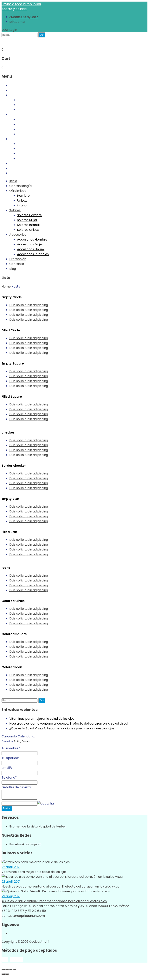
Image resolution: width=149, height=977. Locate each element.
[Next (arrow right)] (7, 974)
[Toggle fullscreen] (10, 969)
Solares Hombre (29, 119)
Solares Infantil (28, 129)
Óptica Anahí (39, 941)
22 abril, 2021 (11, 867)
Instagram (33, 844)
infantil (22, 109)
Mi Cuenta (17, 21)
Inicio (13, 85)
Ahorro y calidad (14, 9)
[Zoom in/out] (14, 969)
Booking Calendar (22, 741)
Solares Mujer (27, 124)
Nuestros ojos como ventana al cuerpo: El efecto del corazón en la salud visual (68, 723)
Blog (12, 173)
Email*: (7, 767)
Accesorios (17, 139)
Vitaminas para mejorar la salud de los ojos (41, 718)
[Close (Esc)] (3, 969)
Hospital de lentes (52, 826)
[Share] (7, 969)
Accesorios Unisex (30, 153)
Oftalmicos (17, 95)
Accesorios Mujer (30, 148)
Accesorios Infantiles (33, 158)
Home (6, 286)
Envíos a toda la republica (21, 4)
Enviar (7, 808)
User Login (9, 29)
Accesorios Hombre (32, 144)
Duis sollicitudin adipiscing (28, 305)
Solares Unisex (28, 134)
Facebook (17, 844)
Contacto (16, 168)
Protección (17, 163)
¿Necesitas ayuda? (23, 17)
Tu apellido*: (11, 758)
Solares (15, 114)
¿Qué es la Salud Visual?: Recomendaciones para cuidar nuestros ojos (61, 728)
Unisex (22, 105)
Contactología (20, 90)
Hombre (23, 100)
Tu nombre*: (11, 748)
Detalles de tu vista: (16, 787)
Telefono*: (9, 777)
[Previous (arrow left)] (3, 974)
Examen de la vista (23, 826)
